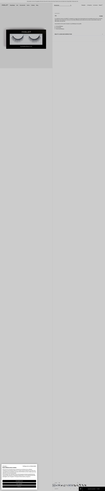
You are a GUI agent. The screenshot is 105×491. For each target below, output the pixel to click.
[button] (5, 466)
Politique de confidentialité (29, 466)
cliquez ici (28, 476)
